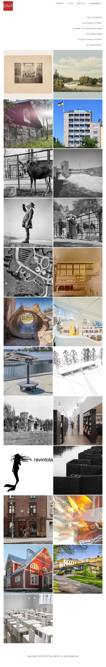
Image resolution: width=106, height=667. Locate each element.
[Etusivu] (8, 6)
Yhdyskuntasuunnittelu (89, 39)
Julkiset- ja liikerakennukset (87, 28)
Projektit (59, 3)
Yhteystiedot (95, 3)
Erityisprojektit (94, 45)
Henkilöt (80, 3)
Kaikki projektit (94, 17)
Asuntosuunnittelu (92, 23)
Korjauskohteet (94, 34)
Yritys (70, 3)
